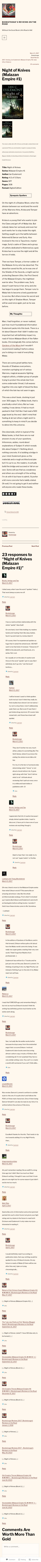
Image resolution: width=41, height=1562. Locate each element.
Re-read (33, 60)
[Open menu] (4, 37)
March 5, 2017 (7, 583)
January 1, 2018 (7, 1425)
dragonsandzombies (9, 1161)
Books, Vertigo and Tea (10, 581)
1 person (12, 597)
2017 (3, 60)
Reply (4, 602)
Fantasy (8, 60)
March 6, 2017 (14, 810)
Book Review (35, 57)
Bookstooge (12, 534)
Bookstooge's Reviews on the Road (19, 23)
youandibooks (7, 1084)
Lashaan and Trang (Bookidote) (13, 879)
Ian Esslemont (15, 60)
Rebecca (5, 994)
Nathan (11, 688)
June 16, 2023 (7, 1480)
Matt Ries (5, 1203)
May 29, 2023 (7, 1453)
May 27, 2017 (7, 1295)
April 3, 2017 (6, 1206)
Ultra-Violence (6, 62)
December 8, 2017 (9, 1394)
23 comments (34, 64)
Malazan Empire (26, 60)
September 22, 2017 (9, 1362)
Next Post (35, 546)
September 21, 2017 (9, 1327)
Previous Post (7, 546)
